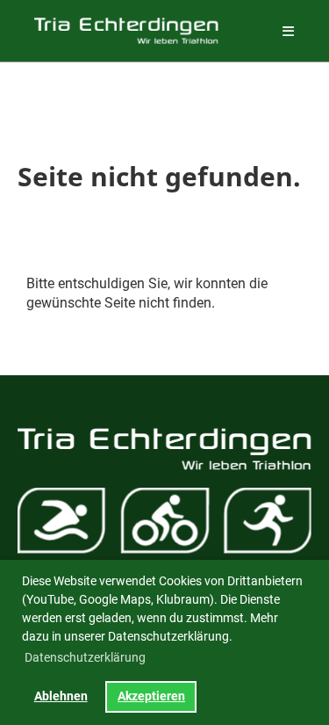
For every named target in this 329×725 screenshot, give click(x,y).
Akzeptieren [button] (151, 696)
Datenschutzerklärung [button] (85, 657)
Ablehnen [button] (61, 696)
